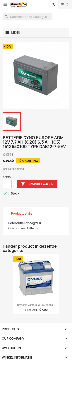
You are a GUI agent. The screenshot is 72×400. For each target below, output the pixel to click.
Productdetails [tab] (21, 214)
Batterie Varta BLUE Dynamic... (36, 305)
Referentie (16, 223)
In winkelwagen (37, 184)
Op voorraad (17, 228)
